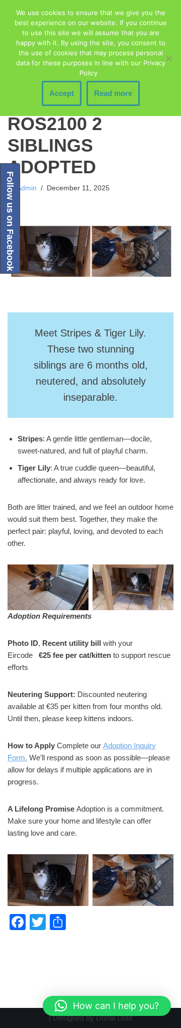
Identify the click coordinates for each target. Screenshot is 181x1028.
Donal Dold (114, 1017)
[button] (107, 1006)
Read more (113, 93)
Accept (61, 93)
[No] (168, 58)
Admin (27, 188)
